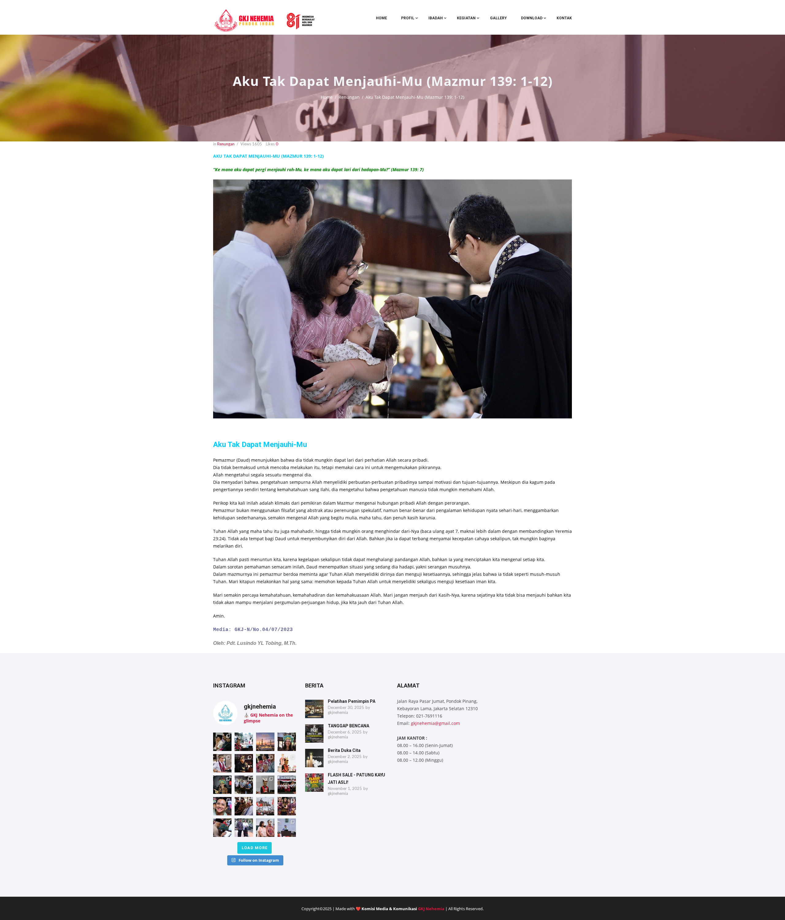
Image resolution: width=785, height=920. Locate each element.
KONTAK (564, 18)
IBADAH (435, 18)
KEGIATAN (466, 18)
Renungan (349, 97)
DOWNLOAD (531, 18)
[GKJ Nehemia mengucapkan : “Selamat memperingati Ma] (265, 742)
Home (381, 18)
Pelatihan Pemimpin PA (351, 701)
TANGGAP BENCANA (348, 725)
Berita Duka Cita (344, 750)
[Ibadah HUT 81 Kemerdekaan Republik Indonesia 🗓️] (222, 806)
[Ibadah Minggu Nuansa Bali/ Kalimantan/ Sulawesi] (265, 827)
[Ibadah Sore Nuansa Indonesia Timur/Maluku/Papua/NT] (222, 742)
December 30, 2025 (346, 707)
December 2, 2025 (345, 756)
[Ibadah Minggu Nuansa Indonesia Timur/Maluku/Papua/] (287, 742)
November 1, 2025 (345, 788)
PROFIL (407, 18)
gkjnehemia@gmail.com (435, 723)
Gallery (498, 18)
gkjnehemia (338, 712)
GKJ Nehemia (431, 908)
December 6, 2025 (345, 731)
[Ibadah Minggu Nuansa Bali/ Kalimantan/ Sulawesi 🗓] (287, 806)
